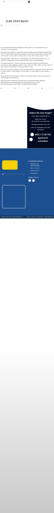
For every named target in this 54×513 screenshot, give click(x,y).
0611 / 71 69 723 (43, 134)
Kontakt (9, 249)
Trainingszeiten (11, 229)
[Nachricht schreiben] (31, 139)
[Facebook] (29, 180)
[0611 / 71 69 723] (32, 134)
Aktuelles (9, 241)
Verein (8, 245)
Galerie (9, 237)
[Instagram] (33, 180)
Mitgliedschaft (10, 233)
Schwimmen (10, 225)
